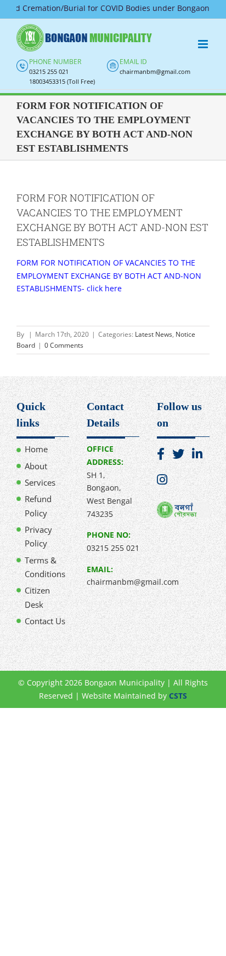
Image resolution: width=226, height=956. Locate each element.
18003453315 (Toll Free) (62, 81)
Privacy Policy (38, 536)
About (36, 465)
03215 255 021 (49, 71)
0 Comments (63, 345)
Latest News (153, 334)
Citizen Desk (37, 597)
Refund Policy (38, 505)
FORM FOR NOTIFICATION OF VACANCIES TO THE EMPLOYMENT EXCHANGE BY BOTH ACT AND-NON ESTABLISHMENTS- (108, 275)
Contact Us (45, 620)
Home (36, 449)
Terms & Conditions (45, 567)
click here (104, 288)
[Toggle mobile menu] (204, 44)
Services (40, 482)
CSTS (178, 695)
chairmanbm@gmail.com (155, 71)
